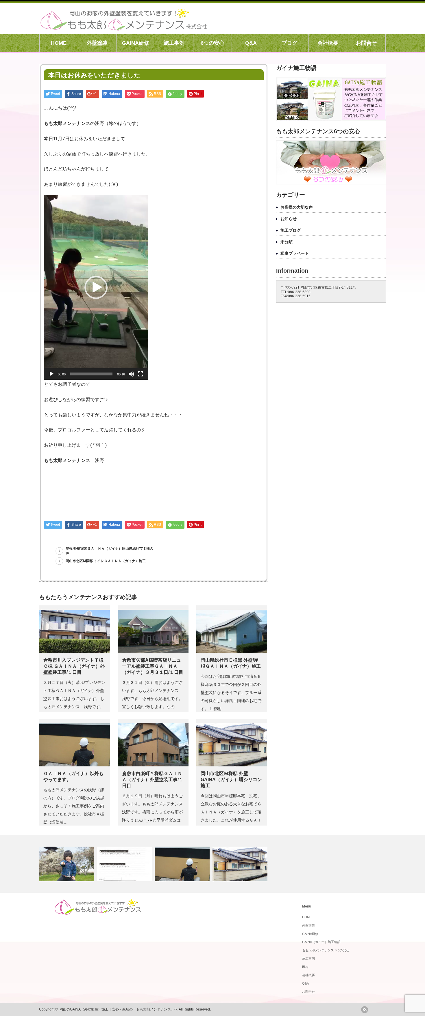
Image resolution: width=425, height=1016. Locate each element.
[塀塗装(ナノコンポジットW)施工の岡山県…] (125, 864)
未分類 (286, 242)
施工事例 (174, 43)
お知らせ (288, 218)
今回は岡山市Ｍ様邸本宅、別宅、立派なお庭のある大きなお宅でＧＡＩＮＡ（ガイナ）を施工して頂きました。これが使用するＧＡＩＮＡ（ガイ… (231, 812)
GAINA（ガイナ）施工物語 (321, 942)
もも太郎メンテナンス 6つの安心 (325, 950)
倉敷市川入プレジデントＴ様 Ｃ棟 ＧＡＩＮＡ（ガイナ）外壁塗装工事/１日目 (74, 666)
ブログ (289, 43)
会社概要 (327, 43)
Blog (305, 966)
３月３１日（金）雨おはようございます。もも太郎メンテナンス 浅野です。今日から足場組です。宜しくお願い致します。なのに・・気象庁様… (152, 698)
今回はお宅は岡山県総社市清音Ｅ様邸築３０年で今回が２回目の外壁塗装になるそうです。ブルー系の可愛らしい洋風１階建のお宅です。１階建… (231, 692)
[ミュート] (131, 374)
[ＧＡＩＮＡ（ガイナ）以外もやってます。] (183, 864)
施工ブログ (290, 230)
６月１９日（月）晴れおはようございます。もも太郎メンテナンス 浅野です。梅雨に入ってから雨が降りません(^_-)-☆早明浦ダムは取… (154, 812)
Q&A (251, 43)
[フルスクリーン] (140, 374)
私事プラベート (294, 253)
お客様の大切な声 (296, 207)
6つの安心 (212, 43)
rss (364, 1009)
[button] (96, 287)
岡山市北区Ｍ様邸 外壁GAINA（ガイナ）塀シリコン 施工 (231, 779)
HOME (58, 43)
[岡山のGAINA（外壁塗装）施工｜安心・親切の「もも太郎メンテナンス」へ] (123, 27)
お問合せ (366, 43)
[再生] (51, 374)
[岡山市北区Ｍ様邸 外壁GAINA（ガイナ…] (240, 864)
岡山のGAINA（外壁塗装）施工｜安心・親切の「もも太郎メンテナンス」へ (119, 1009)
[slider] (91, 374)
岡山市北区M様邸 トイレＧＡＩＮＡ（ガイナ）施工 (106, 561)
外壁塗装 (97, 43)
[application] (96, 287)
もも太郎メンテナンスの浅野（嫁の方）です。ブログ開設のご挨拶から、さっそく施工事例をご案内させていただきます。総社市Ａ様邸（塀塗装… (73, 805)
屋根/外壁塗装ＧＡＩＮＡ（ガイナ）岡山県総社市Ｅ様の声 (109, 551)
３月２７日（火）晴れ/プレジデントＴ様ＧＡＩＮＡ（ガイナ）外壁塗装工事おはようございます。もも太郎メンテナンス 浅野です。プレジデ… (74, 698)
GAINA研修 (135, 43)
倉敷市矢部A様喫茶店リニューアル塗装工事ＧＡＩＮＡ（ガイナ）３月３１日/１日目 (152, 666)
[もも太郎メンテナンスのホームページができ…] (67, 864)
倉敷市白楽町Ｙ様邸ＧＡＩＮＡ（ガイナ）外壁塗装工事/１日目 (152, 779)
